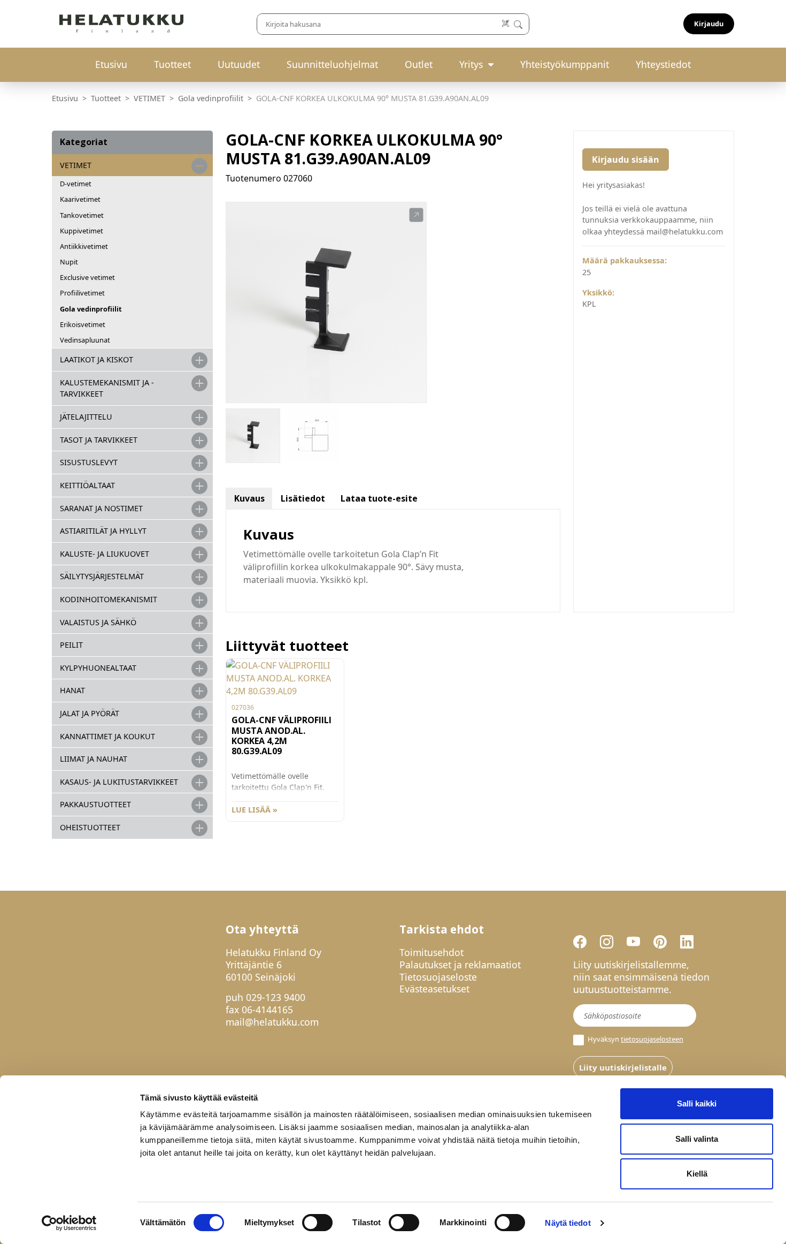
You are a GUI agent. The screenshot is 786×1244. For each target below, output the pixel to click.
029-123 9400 (275, 997)
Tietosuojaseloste (438, 976)
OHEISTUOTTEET (90, 827)
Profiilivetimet (82, 293)
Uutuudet (239, 64)
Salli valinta (696, 1138)
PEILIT (71, 645)
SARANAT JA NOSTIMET (101, 508)
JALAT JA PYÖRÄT (89, 713)
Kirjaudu (708, 23)
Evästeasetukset (434, 988)
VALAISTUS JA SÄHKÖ (98, 622)
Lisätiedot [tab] (303, 498)
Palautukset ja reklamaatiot (460, 964)
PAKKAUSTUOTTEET (95, 804)
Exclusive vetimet (87, 277)
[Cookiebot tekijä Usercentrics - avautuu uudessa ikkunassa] (69, 1223)
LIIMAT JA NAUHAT (93, 759)
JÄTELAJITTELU (86, 417)
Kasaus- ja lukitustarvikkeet (119, 782)
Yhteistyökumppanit (564, 64)
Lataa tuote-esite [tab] (379, 498)
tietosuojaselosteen (652, 1039)
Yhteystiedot (663, 64)
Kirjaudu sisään (625, 159)
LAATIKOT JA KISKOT (96, 359)
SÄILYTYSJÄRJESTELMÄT (102, 576)
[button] (416, 215)
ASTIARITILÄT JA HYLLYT (103, 531)
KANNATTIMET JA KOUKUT (107, 736)
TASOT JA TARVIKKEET (98, 440)
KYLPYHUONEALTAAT (98, 668)
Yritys (471, 64)
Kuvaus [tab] (249, 498)
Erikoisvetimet (82, 324)
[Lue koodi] (506, 23)
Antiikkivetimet (84, 246)
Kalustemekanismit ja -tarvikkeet (107, 388)
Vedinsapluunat (85, 340)
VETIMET (149, 98)
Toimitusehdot (431, 952)
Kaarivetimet (80, 199)
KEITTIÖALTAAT (87, 485)
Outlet (419, 64)
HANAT (72, 690)
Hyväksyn (634, 1039)
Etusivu (111, 64)
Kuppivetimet (81, 231)
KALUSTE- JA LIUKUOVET (104, 554)
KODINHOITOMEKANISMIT (108, 599)
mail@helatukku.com (272, 1021)
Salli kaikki (696, 1103)
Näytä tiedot (567, 1222)
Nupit (69, 262)
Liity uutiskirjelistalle (623, 1067)
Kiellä (697, 1173)
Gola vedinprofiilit (210, 98)
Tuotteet (172, 64)
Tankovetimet (82, 215)
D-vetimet (75, 183)
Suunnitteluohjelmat (332, 64)
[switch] (317, 1222)
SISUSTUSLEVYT (89, 462)
